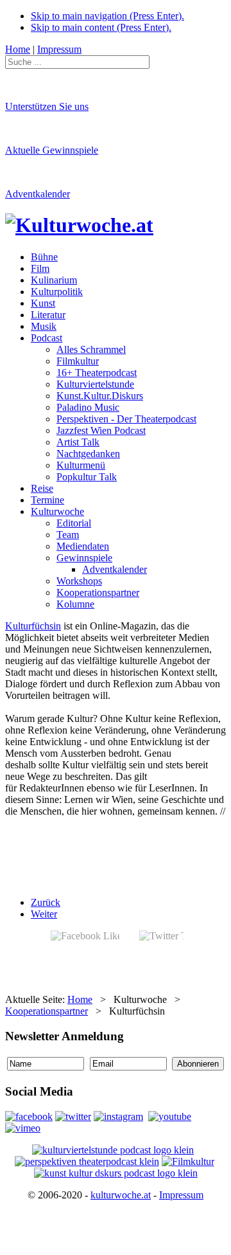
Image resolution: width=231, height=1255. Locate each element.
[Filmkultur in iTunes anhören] (188, 1161)
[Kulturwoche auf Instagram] (118, 1116)
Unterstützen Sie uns (47, 106)
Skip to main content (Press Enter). (101, 27)
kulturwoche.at (120, 1194)
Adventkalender (37, 193)
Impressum (181, 1194)
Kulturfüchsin (33, 625)
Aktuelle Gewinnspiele (51, 150)
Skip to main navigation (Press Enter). (107, 15)
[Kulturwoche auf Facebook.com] (29, 1116)
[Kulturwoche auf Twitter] (73, 1116)
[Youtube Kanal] (22, 1128)
